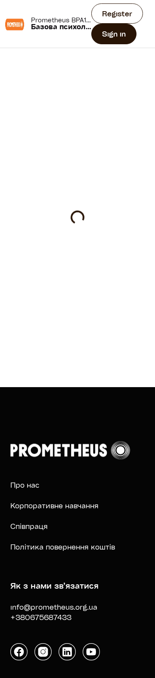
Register (117, 13)
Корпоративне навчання (54, 505)
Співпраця (29, 526)
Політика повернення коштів (62, 546)
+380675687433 (40, 617)
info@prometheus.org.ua (53, 606)
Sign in (114, 33)
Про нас (25, 484)
